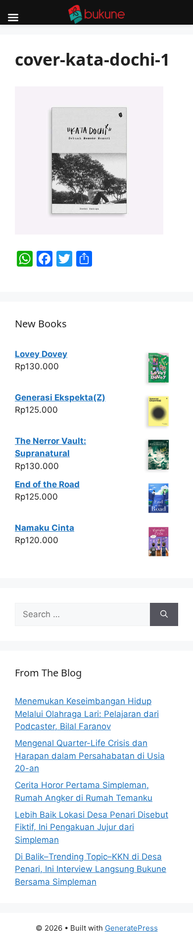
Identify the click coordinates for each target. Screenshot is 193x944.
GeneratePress (131, 928)
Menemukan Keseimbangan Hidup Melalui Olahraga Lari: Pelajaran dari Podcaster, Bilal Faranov (87, 713)
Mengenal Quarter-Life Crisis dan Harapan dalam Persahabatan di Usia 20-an (90, 755)
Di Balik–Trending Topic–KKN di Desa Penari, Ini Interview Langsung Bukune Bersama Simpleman (90, 869)
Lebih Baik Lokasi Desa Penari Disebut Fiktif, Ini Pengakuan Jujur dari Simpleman (91, 827)
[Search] (164, 615)
